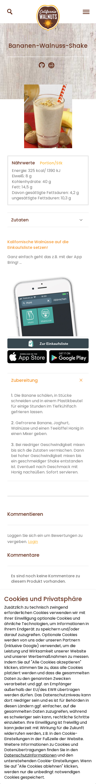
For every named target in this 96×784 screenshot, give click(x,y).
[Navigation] (86, 11)
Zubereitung (24, 380)
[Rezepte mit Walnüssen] (10, 11)
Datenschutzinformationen (30, 755)
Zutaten (20, 220)
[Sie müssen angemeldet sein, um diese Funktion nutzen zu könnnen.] (43, 65)
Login (33, 541)
